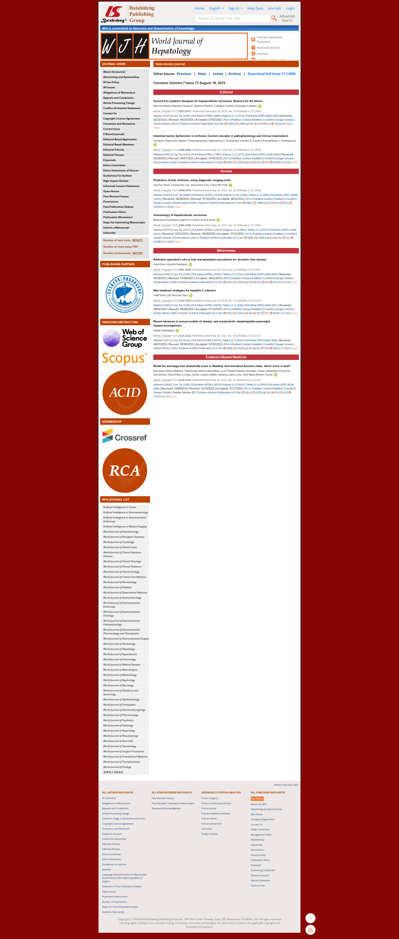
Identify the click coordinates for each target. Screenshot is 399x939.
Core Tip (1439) (181, 274)
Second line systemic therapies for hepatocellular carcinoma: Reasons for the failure (207, 101)
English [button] (215, 8)
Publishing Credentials (263, 870)
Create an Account (112, 833)
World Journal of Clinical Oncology (122, 561)
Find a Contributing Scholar (216, 803)
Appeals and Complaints (118, 97)
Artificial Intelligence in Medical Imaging (125, 526)
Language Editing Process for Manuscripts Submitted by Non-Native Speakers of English (124, 878)
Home (199, 8)
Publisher (256, 865)
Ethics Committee (114, 165)
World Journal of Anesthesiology (121, 531)
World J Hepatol (162, 111)
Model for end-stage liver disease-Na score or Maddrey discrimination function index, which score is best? (222, 366)
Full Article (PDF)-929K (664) (261, 274)
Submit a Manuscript (116, 227)
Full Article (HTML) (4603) (206, 305)
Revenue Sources (260, 875)
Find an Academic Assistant (215, 813)
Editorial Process (113, 155)
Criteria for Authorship (114, 838)
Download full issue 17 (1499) (272, 73)
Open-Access (111, 191)
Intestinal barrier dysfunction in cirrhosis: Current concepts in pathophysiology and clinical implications (220, 135)
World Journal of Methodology (120, 675)
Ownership (257, 844)
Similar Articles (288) (165, 162)
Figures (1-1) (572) (233, 154)
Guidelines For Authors (117, 175)
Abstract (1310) (162, 115)
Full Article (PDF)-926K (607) (261, 305)
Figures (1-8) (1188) (235, 195)
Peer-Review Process (116, 196)
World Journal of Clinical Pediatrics (122, 566)
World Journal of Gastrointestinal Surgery (126, 638)
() (230, 123)
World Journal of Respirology (119, 730)
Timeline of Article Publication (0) (198, 123)
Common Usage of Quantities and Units (123, 818)
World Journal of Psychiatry (118, 720)
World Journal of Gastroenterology (122, 597)
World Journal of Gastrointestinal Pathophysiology (121, 622)
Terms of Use (258, 885)
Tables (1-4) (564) (256, 384)
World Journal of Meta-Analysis (120, 669)
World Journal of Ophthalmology (121, 699)
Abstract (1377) (162, 340)
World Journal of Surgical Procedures (123, 751)
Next (202, 73)
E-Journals (109, 160)
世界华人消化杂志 (113, 772)
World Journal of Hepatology (119, 649)
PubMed (256, 119)
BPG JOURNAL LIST (115, 499)
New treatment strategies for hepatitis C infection (184, 290)
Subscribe (109, 232)
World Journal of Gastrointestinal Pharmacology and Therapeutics (121, 631)
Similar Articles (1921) (166, 123)
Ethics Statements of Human (121, 170)
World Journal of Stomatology (119, 746)
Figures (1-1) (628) (233, 384)
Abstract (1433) (162, 154)
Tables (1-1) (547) (258, 229)
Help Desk (255, 8)
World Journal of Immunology (119, 659)
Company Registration (263, 819)
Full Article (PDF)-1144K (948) (263, 154)
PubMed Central (240, 119)
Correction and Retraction (119, 123)
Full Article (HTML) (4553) (206, 384)
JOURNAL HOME (114, 64)
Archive (234, 73)
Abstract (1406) (162, 274)
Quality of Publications (114, 901)
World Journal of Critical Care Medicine (124, 577)
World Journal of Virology (117, 767)
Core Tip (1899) (181, 195)
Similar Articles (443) (185, 202)
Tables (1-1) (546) (233, 305)
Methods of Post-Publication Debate (122, 886)
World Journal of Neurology (118, 685)
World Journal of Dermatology (120, 582)
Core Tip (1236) (181, 305)
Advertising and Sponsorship (121, 77)
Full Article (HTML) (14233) (207, 229)
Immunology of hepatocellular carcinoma (180, 215)
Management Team (261, 834)
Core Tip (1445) (181, 115)
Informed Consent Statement (121, 186)
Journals (274, 8)
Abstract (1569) (162, 384)
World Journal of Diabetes (117, 587)
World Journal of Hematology (119, 644)
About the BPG (259, 804)
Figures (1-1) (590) (235, 229)
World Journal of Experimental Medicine (125, 592)
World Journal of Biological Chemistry (123, 537)
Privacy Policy (258, 855)
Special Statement (260, 880)
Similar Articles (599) (165, 282)
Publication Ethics (114, 212)
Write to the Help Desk (286, 784)
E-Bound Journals (113, 134)
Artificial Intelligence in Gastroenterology (125, 512)
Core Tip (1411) (181, 340)
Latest (218, 73)
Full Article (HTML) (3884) (206, 115)
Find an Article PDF (211, 823)
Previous (184, 73)
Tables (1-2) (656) (259, 195)
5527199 (137, 253)
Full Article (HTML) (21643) (207, 195)
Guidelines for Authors (114, 864)
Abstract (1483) (162, 305)
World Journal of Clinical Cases (120, 547)
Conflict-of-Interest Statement (121, 108)
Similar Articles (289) (165, 313)
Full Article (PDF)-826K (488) (262, 115)
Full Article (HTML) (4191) (206, 274)
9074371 (137, 240)
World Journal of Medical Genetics (121, 664)
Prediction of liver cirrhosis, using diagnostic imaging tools (192, 180)
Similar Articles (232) (165, 348)
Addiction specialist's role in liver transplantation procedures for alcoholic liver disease (209, 259)
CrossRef (268, 119)
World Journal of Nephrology (119, 680)
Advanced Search (287, 18)
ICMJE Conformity (260, 829)
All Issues (109, 87)
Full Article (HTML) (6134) (206, 340)
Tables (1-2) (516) (233, 274)
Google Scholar (284, 119)
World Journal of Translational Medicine (125, 756)
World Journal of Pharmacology (120, 715)
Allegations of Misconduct (119, 92)
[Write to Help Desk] (310, 930)
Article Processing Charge (119, 103)
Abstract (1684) (162, 195)
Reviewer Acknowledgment (166, 808)
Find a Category (209, 798)
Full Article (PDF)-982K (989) (261, 340)
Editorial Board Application (120, 139)
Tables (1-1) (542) (233, 340)
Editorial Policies (113, 149)
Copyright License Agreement (121, 118)
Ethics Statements (111, 859)
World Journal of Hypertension (120, 654)
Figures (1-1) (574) (233, 115)
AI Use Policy (111, 82)
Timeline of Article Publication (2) (218, 237)
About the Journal (114, 72)
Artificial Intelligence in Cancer (119, 507)
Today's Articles (209, 833)
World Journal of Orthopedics (119, 704)
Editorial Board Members (118, 144)
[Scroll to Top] (310, 918)
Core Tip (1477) (181, 229)
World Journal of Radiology (118, 725)
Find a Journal (208, 808)
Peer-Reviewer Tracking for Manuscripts (173, 803)
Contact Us (110, 113)
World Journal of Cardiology (118, 542)
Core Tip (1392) (181, 384)
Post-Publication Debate (118, 207)
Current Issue (111, 129)
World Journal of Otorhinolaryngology (124, 710)
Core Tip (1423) (181, 154)
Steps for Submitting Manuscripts (124, 222)
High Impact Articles (115, 181)
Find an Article (209, 818)
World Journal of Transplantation (121, 761)
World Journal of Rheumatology (120, 736)
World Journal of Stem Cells (118, 741)
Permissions (110, 201)
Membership (257, 839)
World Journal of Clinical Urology (121, 571)
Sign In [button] (234, 8)
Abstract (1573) (162, 229)
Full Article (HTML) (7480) (206, 154)
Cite (221, 123)
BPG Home (256, 814)
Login (290, 8)
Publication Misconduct (118, 217)
